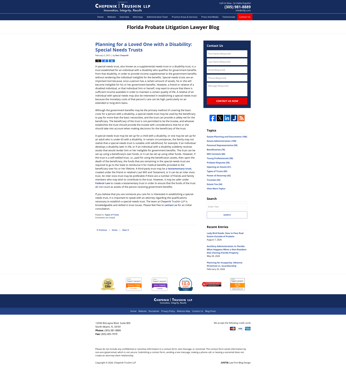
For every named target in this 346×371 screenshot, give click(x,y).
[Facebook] (212, 118)
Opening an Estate (219, 166)
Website (111, 16)
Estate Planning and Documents (227, 136)
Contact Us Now (227, 101)
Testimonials (228, 16)
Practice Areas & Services (184, 16)
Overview (124, 16)
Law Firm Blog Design (236, 362)
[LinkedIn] (227, 118)
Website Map (183, 311)
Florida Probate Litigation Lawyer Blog (122, 6)
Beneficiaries (216, 149)
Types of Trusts (112, 214)
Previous (102, 230)
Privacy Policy (168, 311)
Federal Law (102, 183)
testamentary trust (179, 168)
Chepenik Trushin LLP (125, 362)
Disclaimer (154, 311)
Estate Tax (214, 184)
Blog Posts (210, 311)
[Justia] (234, 118)
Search (227, 215)
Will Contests (216, 153)
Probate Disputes (218, 162)
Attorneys (138, 16)
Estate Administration (221, 140)
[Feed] (241, 118)
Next (125, 230)
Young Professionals (220, 158)
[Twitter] (220, 118)
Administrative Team (157, 16)
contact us (170, 205)
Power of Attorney (219, 175)
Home (100, 16)
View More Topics (216, 188)
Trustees (213, 179)
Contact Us (244, 16)
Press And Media (209, 16)
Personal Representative (222, 145)
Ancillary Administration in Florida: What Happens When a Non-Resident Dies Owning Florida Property (227, 249)
